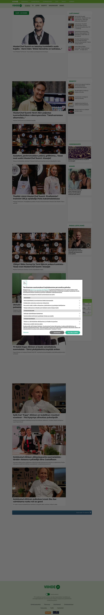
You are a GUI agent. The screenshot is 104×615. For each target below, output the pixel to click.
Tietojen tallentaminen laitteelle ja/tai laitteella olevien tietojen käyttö (41, 308)
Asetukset (57, 332)
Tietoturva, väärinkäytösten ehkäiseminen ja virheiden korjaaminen (41, 321)
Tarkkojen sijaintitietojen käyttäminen (33, 313)
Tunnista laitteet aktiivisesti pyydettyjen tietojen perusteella (39, 316)
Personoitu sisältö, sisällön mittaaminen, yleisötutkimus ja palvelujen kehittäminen (44, 305)
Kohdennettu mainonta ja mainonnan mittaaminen (36, 303)
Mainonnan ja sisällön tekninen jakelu (33, 324)
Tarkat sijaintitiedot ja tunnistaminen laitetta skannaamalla (38, 300)
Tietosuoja (25, 332)
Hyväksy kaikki (73, 332)
